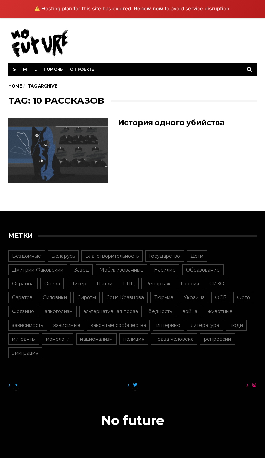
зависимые (66, 325)
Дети (196, 256)
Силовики (55, 297)
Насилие (165, 270)
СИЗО (216, 284)
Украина (194, 297)
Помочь (53, 69)
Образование (203, 270)
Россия (190, 284)
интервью (168, 325)
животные (220, 311)
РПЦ (129, 284)
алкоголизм (59, 311)
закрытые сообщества (118, 325)
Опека (52, 284)
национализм (96, 339)
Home (15, 86)
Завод (81, 270)
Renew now (148, 8)
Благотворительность (112, 256)
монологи (58, 339)
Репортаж (157, 284)
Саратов (22, 297)
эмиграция (25, 353)
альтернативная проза (110, 311)
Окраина (23, 284)
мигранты (24, 339)
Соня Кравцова (125, 297)
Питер (78, 284)
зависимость (27, 325)
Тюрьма (163, 297)
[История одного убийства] (58, 150)
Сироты (86, 297)
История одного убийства (171, 122)
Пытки (104, 284)
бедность (160, 311)
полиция (133, 339)
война (190, 311)
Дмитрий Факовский (37, 270)
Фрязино (23, 311)
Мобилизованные (121, 270)
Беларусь (63, 256)
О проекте (82, 69)
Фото (243, 297)
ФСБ (221, 297)
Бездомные (26, 256)
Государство (164, 256)
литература (205, 325)
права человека (174, 339)
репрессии (217, 339)
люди (236, 325)
